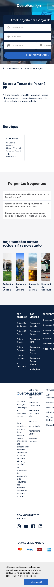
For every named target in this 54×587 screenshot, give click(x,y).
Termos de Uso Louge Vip (34, 413)
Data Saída (17, 45)
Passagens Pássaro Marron (35, 361)
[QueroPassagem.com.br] (4, 69)
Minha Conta (34, 426)
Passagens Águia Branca (35, 350)
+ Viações (35, 369)
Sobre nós (33, 390)
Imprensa (33, 421)
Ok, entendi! (36, 582)
